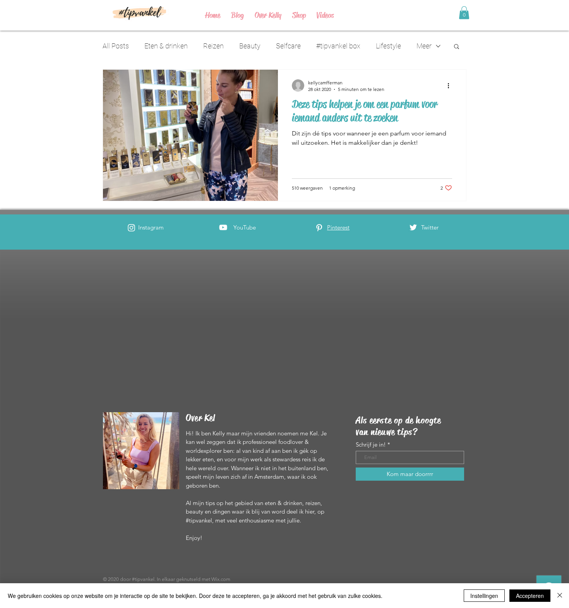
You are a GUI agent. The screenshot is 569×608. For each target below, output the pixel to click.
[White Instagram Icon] (131, 228)
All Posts (116, 46)
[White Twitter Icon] (413, 227)
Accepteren (530, 595)
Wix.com (220, 579)
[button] (456, 47)
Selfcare (288, 46)
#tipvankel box (338, 46)
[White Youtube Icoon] (223, 227)
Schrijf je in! (371, 444)
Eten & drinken (166, 46)
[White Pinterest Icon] (319, 228)
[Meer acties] (451, 85)
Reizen (213, 46)
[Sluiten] (559, 595)
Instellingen (484, 595)
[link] (464, 12)
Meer (424, 46)
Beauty (250, 46)
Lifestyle (388, 46)
